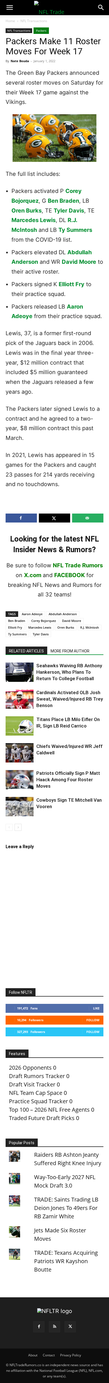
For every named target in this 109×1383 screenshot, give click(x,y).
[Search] (101, 7)
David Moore (79, 261)
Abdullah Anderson (63, 614)
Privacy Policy (70, 1355)
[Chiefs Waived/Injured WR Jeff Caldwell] (20, 752)
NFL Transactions (33, 20)
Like (96, 1008)
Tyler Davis (69, 210)
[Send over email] (87, 518)
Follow (92, 1020)
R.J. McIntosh (89, 627)
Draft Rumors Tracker (37, 1076)
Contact (49, 1355)
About (32, 1355)
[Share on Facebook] (21, 518)
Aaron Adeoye (32, 614)
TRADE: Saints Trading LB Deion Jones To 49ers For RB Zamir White (66, 1208)
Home (10, 20)
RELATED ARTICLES (26, 651)
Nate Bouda (20, 61)
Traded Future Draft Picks (42, 1118)
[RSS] (54, 1326)
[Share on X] (54, 518)
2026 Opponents (30, 1067)
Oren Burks (26, 210)
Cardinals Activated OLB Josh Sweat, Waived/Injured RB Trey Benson (69, 699)
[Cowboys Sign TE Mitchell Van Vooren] (20, 806)
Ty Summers (75, 230)
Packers (41, 30)
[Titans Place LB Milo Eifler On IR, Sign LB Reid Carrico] (20, 726)
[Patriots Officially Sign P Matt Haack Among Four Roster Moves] (20, 779)
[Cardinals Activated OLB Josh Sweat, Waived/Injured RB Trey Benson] (20, 699)
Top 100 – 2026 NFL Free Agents (49, 1109)
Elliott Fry (71, 284)
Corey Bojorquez (43, 621)
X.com (32, 575)
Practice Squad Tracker (38, 1101)
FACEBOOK (69, 575)
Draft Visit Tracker (32, 1084)
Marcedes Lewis (33, 220)
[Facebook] (38, 1326)
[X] (70, 1326)
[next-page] (18, 827)
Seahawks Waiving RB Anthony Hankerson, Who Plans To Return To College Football (69, 672)
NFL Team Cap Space (35, 1093)
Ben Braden (63, 200)
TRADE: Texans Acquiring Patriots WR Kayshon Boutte (66, 1261)
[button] (9, 7)
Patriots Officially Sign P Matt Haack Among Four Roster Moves (68, 779)
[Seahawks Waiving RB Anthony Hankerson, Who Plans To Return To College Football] (20, 672)
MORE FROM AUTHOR (70, 651)
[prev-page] (9, 827)
